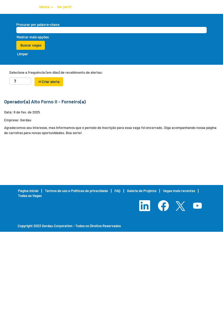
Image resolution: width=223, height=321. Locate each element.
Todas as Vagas (30, 195)
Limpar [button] (22, 54)
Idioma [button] (44, 7)
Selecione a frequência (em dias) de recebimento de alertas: (56, 72)
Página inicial (28, 191)
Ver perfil (64, 7)
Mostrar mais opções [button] (33, 37)
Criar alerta (50, 81)
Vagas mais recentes (179, 191)
